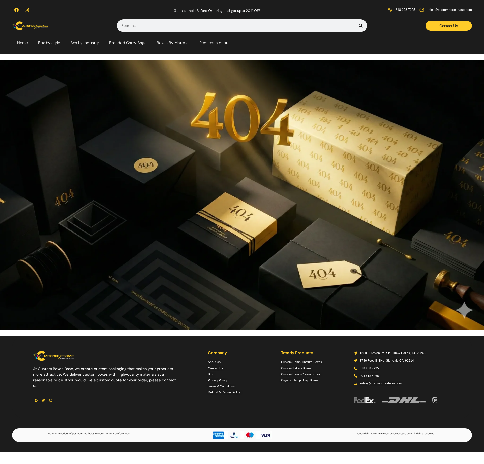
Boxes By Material (173, 42)
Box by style (49, 42)
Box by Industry (84, 42)
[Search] (360, 25)
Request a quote (214, 42)
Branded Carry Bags (127, 42)
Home (22, 42)
